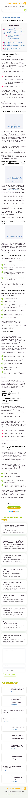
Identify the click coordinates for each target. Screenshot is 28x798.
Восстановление (12, 41)
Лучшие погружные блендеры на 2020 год (17, 745)
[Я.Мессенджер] (10, 511)
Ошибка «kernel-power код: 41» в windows (17, 688)
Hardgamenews (16, 3)
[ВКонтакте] (12, 511)
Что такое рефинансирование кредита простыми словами (16, 757)
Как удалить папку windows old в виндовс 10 (12, 583)
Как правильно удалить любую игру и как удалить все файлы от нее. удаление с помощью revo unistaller (14, 179)
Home (4, 17)
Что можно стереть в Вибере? (12, 29)
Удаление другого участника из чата (14, 33)
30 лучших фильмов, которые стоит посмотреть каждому (17, 737)
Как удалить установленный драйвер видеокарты (14, 609)
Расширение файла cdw (18, 727)
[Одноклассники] (14, 511)
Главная (8, 794)
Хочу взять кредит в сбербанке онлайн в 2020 (12, 766)
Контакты (20, 794)
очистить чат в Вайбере (13, 189)
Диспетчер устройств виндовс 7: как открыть (13, 711)
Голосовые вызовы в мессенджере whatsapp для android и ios (14, 126)
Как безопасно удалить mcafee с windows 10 (12, 636)
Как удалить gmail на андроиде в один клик (13, 570)
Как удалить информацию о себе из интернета (13, 596)
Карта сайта (13, 794)
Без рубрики (5, 538)
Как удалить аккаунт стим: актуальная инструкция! (11, 622)
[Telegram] (16, 511)
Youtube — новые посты (10, 719)
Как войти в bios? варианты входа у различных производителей (16, 700)
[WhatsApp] (18, 511)
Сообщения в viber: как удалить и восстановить (14, 237)
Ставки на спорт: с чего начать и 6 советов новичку (17, 777)
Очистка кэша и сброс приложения (13, 28)
